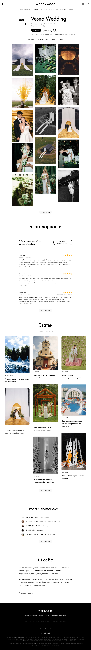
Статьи (53, 39)
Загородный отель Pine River (36, 534)
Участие (36, 622)
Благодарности (43, 39)
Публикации (45, 622)
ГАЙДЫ (70, 9)
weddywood (45, 610)
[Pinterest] (50, 628)
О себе (61, 39)
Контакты (55, 622)
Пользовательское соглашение (53, 637)
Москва (56, 24)
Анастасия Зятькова (34, 526)
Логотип (63, 622)
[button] (88, 4)
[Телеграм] (40, 628)
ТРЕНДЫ (44, 9)
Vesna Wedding (32, 517)
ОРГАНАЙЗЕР (53, 9)
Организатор (48, 24)
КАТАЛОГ (36, 9)
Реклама (28, 622)
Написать (36, 30)
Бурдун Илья (30, 530)
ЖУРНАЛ (63, 9)
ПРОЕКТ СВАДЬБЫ (24, 9)
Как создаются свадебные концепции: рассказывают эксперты (72, 423)
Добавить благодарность (62, 242)
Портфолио (31, 39)
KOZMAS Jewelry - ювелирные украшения (41, 522)
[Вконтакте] (45, 628)
